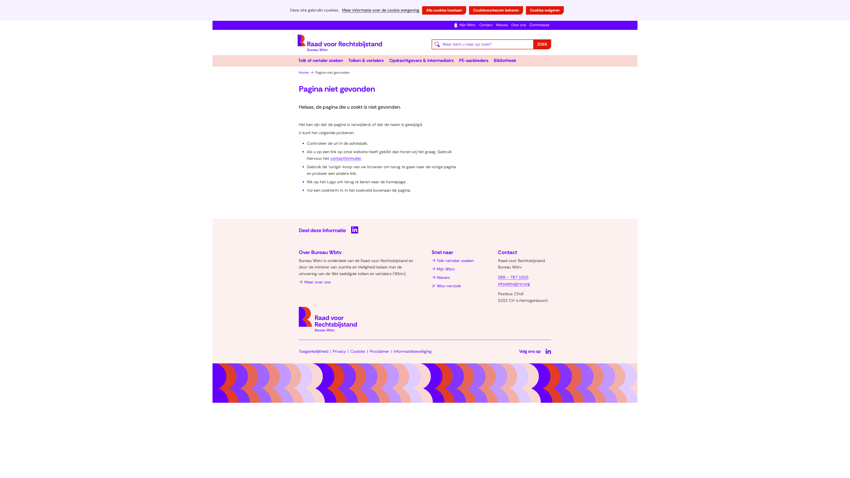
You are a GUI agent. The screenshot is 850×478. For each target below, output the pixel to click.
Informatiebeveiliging (413, 351)
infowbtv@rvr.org (514, 284)
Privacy (339, 351)
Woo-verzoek (449, 286)
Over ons (518, 25)
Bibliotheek (505, 60)
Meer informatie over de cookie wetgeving (380, 10)
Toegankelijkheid (313, 351)
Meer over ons (317, 282)
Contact (486, 25)
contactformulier (345, 158)
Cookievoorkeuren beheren (496, 10)
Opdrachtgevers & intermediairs (421, 60)
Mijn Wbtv (468, 25)
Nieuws (502, 25)
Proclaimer (379, 351)
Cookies (357, 351)
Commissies (539, 25)
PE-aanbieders (474, 60)
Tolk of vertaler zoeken (320, 60)
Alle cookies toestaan (444, 10)
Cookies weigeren (545, 10)
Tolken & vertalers (366, 60)
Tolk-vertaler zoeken (455, 260)
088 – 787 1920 (513, 277)
